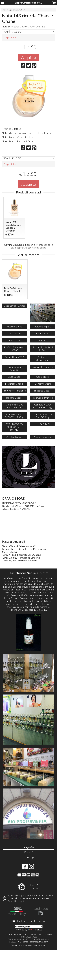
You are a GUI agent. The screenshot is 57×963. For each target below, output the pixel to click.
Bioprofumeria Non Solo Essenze (32, 2)
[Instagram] (31, 867)
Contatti (28, 852)
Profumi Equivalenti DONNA (13, 10)
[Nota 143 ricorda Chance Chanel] (28, 98)
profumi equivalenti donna (32, 247)
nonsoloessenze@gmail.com (35, 941)
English (21, 920)
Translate (37, 929)
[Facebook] (25, 867)
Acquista (28, 57)
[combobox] (28, 31)
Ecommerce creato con (28, 945)
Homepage (28, 857)
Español (31, 920)
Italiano (41, 920)
